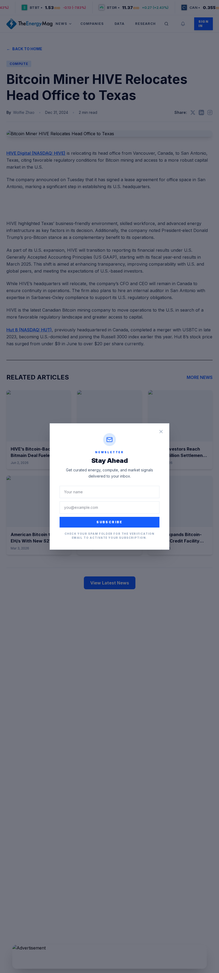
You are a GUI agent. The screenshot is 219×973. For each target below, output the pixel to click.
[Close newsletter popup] (161, 431)
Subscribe (109, 522)
